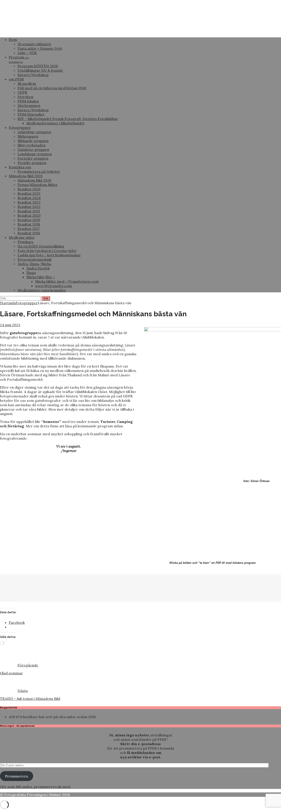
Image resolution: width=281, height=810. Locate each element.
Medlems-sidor (22, 237)
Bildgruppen (28, 136)
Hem (13, 39)
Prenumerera (16, 776)
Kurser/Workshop (33, 75)
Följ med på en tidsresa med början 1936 (52, 88)
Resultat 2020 (29, 215)
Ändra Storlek (38, 268)
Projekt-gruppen (32, 162)
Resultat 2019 (29, 220)
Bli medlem (27, 83)
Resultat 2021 (29, 211)
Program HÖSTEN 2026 (38, 66)
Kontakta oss (20, 167)
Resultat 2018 (29, 224)
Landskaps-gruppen (35, 154)
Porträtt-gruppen (33, 158)
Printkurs (25, 242)
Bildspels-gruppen (33, 140)
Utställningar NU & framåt (40, 70)
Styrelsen (25, 97)
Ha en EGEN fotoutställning (41, 246)
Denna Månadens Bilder (38, 184)
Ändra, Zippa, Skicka (34, 264)
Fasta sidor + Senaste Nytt (40, 48)
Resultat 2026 (29, 189)
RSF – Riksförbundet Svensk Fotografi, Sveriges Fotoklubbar (68, 118)
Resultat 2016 (29, 233)
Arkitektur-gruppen (34, 132)
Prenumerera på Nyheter (39, 171)
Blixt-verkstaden (31, 145)
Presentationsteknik (35, 259)
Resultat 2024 (29, 198)
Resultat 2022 (29, 206)
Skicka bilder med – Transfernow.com (67, 281)
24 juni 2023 (10, 325)
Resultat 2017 (29, 228)
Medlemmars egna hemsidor (42, 290)
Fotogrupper (20, 127)
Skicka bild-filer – (40, 277)
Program (19, 59)
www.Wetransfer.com (53, 286)
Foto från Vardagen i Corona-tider (47, 250)
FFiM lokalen (28, 101)
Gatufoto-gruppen (33, 149)
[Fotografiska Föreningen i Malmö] (140, 31)
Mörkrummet (29, 105)
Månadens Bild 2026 (25, 176)
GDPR (22, 92)
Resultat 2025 (29, 193)
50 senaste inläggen (34, 44)
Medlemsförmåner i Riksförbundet (55, 123)
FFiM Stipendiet (31, 114)
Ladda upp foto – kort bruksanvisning (49, 255)
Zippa (31, 272)
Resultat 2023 (29, 202)
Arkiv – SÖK (27, 53)
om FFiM (16, 79)
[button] (11, 585)
